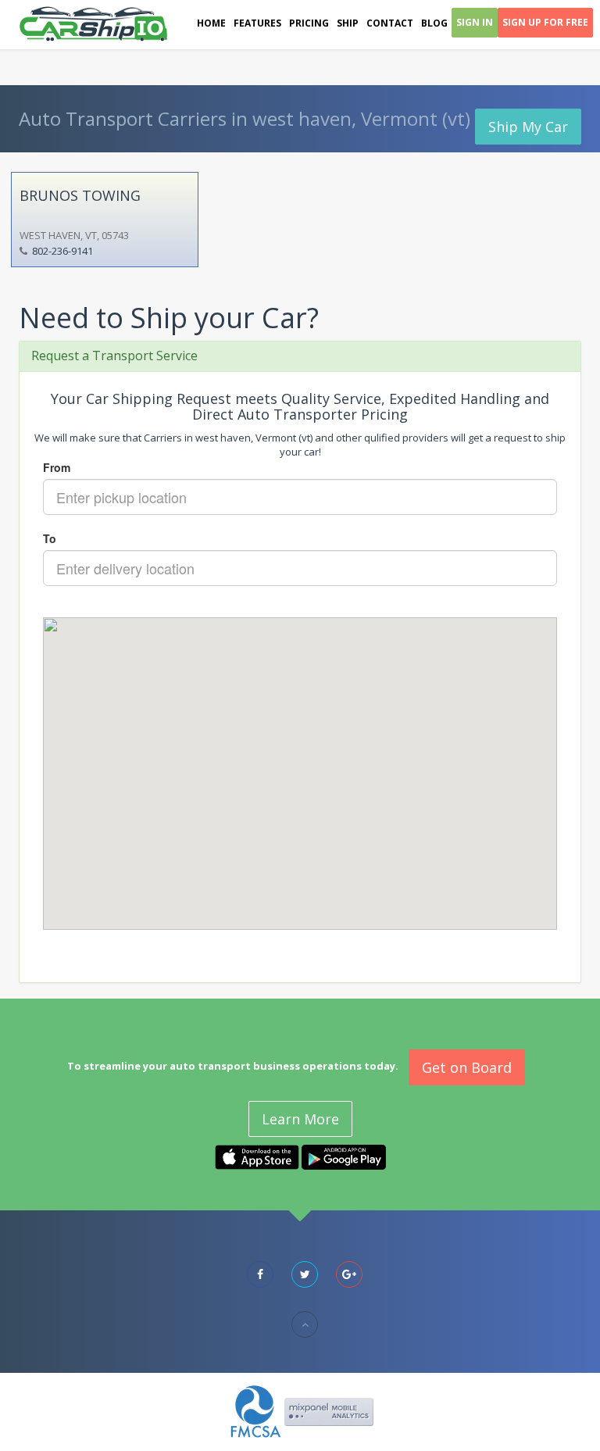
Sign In (474, 22)
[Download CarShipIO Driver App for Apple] (257, 1156)
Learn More (300, 1119)
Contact (389, 23)
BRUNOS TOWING (80, 195)
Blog (434, 23)
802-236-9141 (62, 251)
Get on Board (467, 1067)
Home (211, 23)
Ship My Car (528, 126)
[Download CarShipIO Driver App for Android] (344, 1156)
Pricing (309, 23)
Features (257, 23)
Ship (348, 23)
